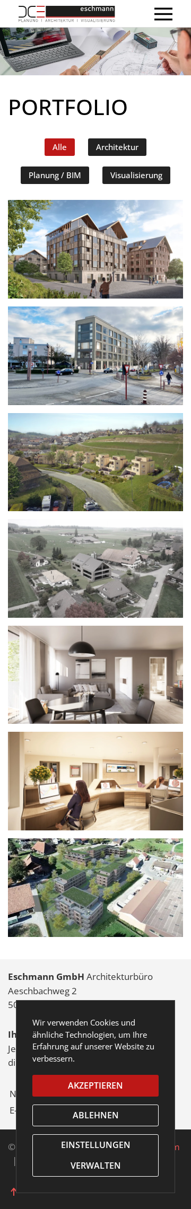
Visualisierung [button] (136, 175)
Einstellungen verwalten (96, 1155)
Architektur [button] (117, 147)
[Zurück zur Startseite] (76, 14)
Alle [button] (60, 147)
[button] (163, 14)
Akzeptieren (95, 1085)
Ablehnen (96, 1115)
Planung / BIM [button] (55, 175)
